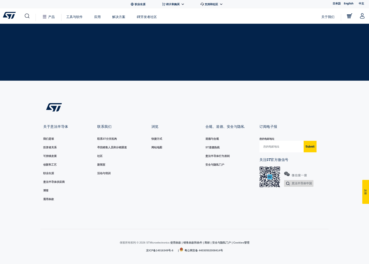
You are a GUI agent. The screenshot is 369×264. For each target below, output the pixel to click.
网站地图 (156, 147)
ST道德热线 (212, 147)
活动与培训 (104, 173)
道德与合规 (212, 138)
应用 (97, 17)
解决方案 (118, 17)
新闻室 (101, 164)
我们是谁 (48, 138)
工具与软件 (74, 17)
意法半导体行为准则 (217, 155)
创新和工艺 (50, 164)
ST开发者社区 (147, 16)
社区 (100, 155)
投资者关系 (50, 147)
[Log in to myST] (362, 16)
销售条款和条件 (193, 242)
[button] (26, 15)
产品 (51, 17)
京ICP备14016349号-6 (159, 250)
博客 (46, 190)
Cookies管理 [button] (241, 242)
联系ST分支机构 (107, 138)
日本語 (337, 3)
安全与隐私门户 (214, 164)
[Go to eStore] (349, 16)
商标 (207, 242)
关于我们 (327, 17)
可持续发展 (50, 155)
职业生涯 (48, 173)
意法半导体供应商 (54, 181)
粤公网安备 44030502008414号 (203, 250)
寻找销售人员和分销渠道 (112, 147)
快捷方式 (156, 138)
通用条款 (48, 199)
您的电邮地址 (266, 138)
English (348, 3)
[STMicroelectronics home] (10, 15)
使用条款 (176, 242)
